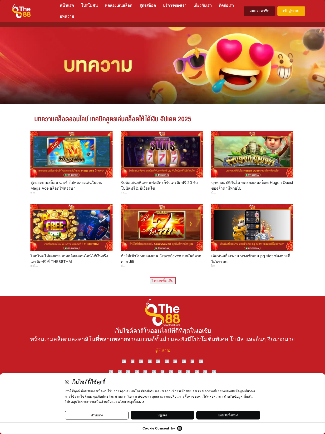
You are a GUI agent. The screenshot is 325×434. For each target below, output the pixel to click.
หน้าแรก (67, 5)
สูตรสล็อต (147, 5)
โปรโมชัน (89, 5)
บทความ (67, 16)
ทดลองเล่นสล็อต (118, 5)
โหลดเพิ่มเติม (163, 280)
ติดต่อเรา (226, 5)
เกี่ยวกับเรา (203, 5)
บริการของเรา (175, 5)
